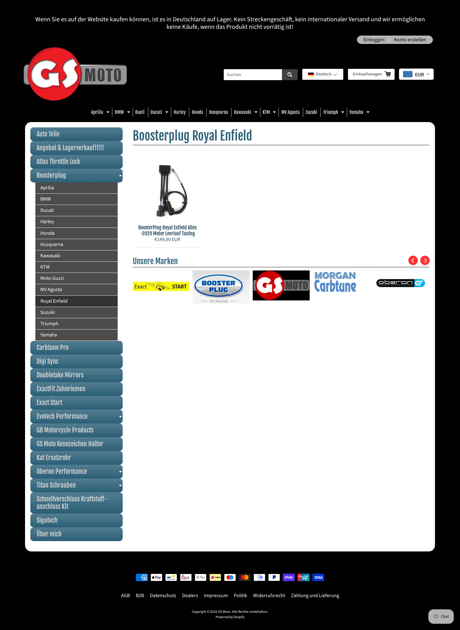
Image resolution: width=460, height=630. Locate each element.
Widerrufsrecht (269, 595)
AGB (125, 595)
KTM (270, 113)
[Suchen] (290, 74)
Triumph (334, 113)
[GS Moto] (75, 75)
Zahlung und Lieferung (315, 595)
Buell (140, 112)
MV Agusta (290, 112)
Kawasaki (246, 113)
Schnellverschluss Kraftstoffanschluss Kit (72, 502)
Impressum (216, 595)
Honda (197, 112)
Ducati (160, 113)
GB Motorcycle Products (65, 430)
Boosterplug (80, 177)
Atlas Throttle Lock (58, 162)
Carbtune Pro (53, 347)
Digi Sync (48, 361)
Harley (180, 112)
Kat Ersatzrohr (54, 458)
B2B (140, 595)
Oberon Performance (80, 473)
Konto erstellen (410, 39)
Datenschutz (163, 595)
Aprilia (101, 113)
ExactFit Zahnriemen (61, 389)
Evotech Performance (80, 417)
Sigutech (47, 520)
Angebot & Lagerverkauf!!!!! (70, 148)
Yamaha (360, 113)
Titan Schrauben (80, 486)
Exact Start (49, 403)
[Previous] (413, 260)
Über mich (49, 534)
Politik (240, 595)
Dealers (190, 595)
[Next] (425, 260)
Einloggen (374, 39)
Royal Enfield (54, 301)
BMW (123, 113)
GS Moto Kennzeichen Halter (70, 444)
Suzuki (311, 112)
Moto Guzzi (52, 278)
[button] (322, 74)
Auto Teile (48, 134)
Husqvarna (218, 112)
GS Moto (224, 611)
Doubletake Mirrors (60, 375)
